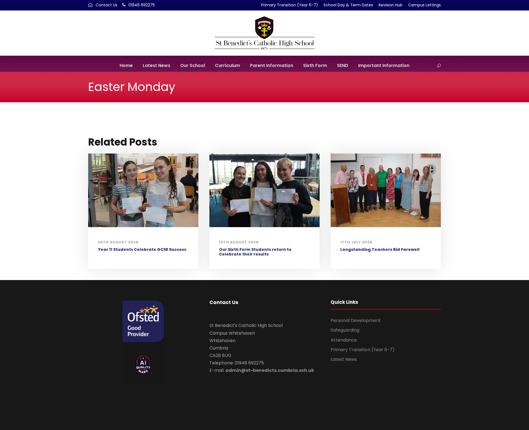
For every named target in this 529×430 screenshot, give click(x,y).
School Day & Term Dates (348, 5)
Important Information (383, 65)
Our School (192, 65)
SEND (342, 65)
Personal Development (356, 320)
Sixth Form (315, 65)
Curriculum (227, 65)
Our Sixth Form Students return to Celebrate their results (255, 252)
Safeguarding (345, 330)
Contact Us (106, 5)
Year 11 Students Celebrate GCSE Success (142, 249)
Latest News (156, 65)
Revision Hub (391, 5)
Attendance (344, 340)
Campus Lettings (424, 5)
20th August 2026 (118, 242)
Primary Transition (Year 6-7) (289, 5)
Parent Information (271, 65)
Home (126, 65)
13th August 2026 (239, 242)
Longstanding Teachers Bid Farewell (380, 249)
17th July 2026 (356, 242)
